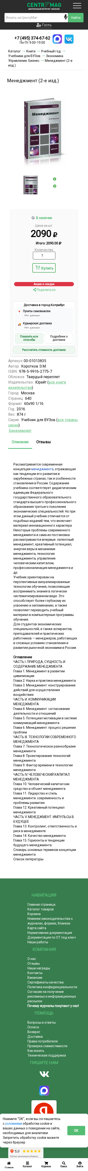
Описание (20, 442)
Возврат (33, 1032)
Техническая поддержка (46, 1055)
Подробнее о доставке (59, 338)
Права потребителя (42, 1041)
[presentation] (54, 179)
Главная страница (41, 904)
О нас (31, 959)
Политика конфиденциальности (52, 987)
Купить (47, 268)
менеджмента (42, 469)
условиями (14, 1123)
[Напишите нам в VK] (69, 39)
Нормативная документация (49, 933)
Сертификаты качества (45, 982)
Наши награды (38, 968)
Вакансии (34, 977)
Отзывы (43, 442)
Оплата (33, 1027)
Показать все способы (29, 338)
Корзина (34, 914)
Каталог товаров (40, 909)
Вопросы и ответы (41, 1022)
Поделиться (45, 290)
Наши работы (37, 942)
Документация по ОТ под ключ (51, 937)
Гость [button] (46, 25)
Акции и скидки (44, 284)
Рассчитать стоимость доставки (44, 350)
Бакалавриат (20, 430)
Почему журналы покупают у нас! (53, 1006)
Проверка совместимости (47, 1046)
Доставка (35, 1036)
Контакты (34, 973)
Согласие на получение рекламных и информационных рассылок (51, 996)
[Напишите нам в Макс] (57, 39)
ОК (76, 1130)
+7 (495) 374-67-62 (32, 37)
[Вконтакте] (44, 1074)
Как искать (35, 1051)
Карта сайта (36, 928)
